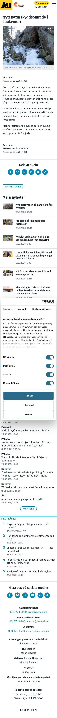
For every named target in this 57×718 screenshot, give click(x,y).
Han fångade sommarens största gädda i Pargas (30, 539)
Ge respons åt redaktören (16, 148)
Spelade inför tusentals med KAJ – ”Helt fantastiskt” (30, 551)
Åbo (3, 495)
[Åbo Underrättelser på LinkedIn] (40, 595)
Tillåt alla (28, 396)
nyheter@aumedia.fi (37, 631)
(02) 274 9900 (18, 612)
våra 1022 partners (19, 323)
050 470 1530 (16, 631)
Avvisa (28, 414)
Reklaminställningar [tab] (42, 309)
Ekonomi (6, 427)
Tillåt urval (29, 405)
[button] (41, 7)
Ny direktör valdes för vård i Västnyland (29, 573)
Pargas (5, 439)
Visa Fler (28, 508)
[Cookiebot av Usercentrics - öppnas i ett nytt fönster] (42, 301)
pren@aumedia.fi (37, 612)
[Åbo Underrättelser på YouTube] (32, 595)
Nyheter (6, 469)
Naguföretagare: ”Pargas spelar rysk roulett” (27, 527)
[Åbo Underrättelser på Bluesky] (17, 595)
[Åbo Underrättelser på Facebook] (10, 595)
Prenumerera (42, 3)
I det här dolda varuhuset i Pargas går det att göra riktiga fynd (31, 563)
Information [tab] (22, 309)
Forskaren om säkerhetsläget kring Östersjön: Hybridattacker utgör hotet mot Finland (27, 476)
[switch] (50, 366)
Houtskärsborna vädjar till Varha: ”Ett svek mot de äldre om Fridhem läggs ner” (26, 446)
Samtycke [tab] (8, 309)
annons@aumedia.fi (37, 621)
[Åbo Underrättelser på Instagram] (25, 595)
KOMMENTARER (13, 186)
